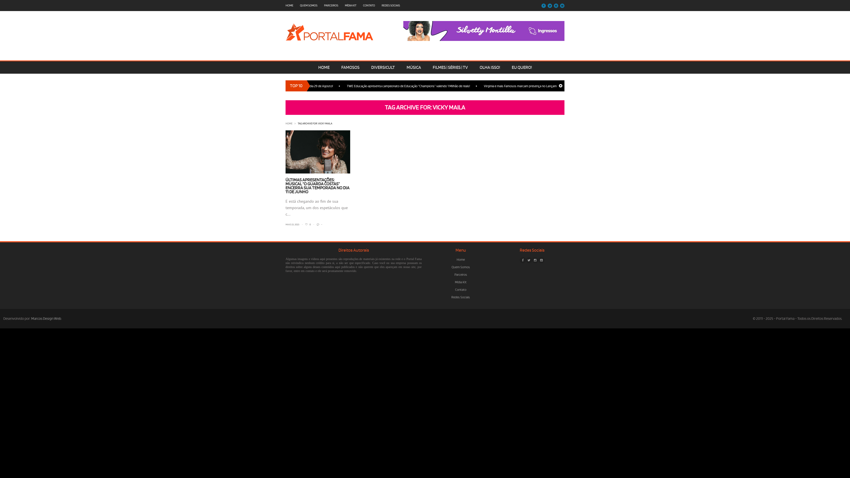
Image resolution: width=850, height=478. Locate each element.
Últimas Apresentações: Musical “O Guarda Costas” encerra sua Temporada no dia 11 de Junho (318, 186)
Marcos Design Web (46, 319)
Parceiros (331, 5)
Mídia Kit (350, 5)
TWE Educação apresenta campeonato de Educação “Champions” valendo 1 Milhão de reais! (394, 86)
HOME (324, 67)
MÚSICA (414, 67)
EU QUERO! (522, 67)
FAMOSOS (350, 67)
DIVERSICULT (383, 67)
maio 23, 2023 (292, 224)
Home (289, 5)
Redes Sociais (391, 5)
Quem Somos (308, 5)
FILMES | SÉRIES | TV (450, 67)
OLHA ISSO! (490, 67)
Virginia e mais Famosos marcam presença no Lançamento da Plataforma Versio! (524, 86)
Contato (369, 5)
